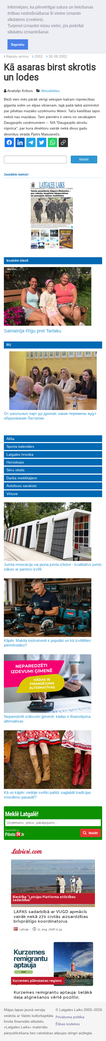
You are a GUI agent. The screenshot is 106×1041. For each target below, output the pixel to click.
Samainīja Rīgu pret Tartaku (32, 330)
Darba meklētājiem (21, 478)
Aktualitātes (50, 91)
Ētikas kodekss (68, 1024)
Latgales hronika (19, 454)
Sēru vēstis (15, 470)
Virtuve (12, 494)
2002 (38, 56)
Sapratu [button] (17, 44)
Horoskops (15, 462)
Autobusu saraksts (21, 486)
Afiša (10, 439)
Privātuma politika (70, 1017)
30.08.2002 (58, 56)
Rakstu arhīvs (17, 56)
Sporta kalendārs (20, 446)
